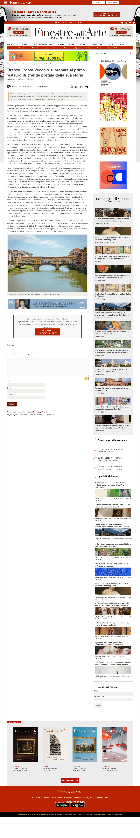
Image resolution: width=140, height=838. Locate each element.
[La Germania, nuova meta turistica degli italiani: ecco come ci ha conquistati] (113, 552)
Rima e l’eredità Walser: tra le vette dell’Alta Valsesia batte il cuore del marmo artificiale (111, 351)
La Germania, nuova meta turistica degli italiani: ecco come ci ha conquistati (113, 545)
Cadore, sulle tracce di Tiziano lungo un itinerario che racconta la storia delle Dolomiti (112, 314)
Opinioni (61, 44)
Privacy (95, 814)
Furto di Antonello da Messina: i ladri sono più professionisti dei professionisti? (112, 506)
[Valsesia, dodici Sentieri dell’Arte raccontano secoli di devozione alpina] (113, 325)
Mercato (100, 48)
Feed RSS (77, 798)
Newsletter (67, 23)
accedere (32, 411)
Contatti (79, 23)
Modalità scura (102, 798)
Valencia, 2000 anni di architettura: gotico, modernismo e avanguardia (111, 370)
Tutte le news (22, 48)
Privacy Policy (88, 798)
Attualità (35, 48)
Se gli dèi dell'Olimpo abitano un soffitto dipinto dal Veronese (113, 295)
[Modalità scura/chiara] (86, 87)
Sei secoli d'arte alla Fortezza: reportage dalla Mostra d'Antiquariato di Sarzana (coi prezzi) (112, 604)
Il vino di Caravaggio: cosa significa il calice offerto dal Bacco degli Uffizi (111, 238)
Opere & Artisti (23, 44)
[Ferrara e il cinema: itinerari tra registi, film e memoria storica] (113, 382)
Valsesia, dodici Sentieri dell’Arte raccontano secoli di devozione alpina (112, 333)
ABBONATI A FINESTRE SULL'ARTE (47, 332)
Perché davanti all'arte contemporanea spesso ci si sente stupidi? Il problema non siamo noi (113, 663)
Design (82, 44)
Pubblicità (91, 23)
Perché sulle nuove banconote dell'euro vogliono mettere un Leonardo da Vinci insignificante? (110, 485)
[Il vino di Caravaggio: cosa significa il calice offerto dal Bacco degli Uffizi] (113, 231)
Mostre (45, 48)
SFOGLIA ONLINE (20, 768)
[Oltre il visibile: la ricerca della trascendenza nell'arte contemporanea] (113, 572)
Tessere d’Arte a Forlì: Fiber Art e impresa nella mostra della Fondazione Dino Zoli (112, 408)
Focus (66, 48)
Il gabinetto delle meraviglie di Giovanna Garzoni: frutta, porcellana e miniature (110, 643)
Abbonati (112, 2)
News (9, 44)
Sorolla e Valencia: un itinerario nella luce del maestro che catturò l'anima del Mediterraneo (112, 427)
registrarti (42, 411)
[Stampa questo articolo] (76, 87)
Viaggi (71, 44)
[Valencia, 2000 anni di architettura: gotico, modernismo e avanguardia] (113, 363)
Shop (121, 44)
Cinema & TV (112, 48)
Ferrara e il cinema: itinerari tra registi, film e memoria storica (111, 389)
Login (98, 2)
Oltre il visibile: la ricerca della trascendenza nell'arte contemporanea (111, 565)
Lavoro (111, 44)
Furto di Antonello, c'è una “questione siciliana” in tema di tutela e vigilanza (113, 624)
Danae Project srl (87, 814)
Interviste (56, 48)
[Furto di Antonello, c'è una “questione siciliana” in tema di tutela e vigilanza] (113, 631)
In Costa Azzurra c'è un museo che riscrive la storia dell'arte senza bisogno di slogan (112, 257)
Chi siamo (55, 23)
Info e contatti (57, 798)
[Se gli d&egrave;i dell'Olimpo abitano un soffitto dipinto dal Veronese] (113, 288)
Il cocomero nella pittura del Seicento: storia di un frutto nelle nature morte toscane (112, 276)
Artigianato (77, 48)
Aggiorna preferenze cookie (105, 814)
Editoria (89, 48)
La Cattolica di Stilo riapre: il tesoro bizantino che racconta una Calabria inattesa (112, 220)
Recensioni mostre (43, 44)
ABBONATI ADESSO (70, 780)
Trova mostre (95, 44)
